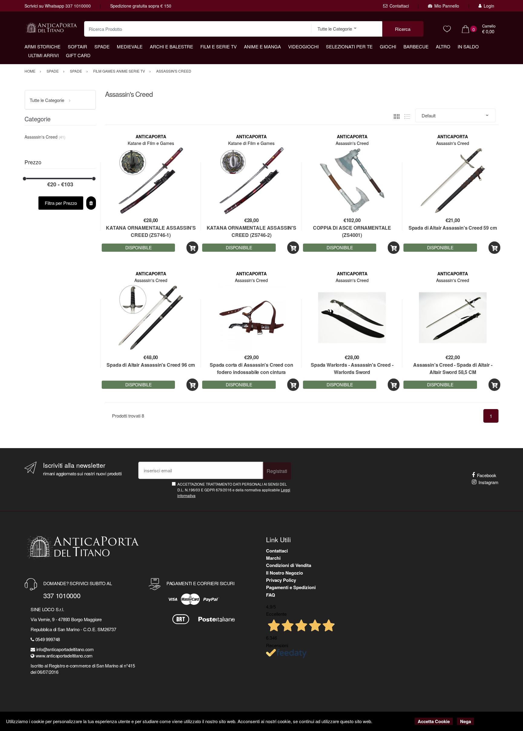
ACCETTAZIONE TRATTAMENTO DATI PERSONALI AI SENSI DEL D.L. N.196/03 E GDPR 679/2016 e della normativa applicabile (233, 489)
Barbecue (416, 46)
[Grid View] (396, 115)
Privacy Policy (281, 580)
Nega (465, 721)
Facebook (486, 475)
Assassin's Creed (352, 143)
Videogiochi (303, 46)
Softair (77, 46)
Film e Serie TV (218, 46)
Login (489, 6)
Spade (102, 46)
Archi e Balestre (171, 46)
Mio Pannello (446, 6)
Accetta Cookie (434, 721)
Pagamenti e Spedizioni (291, 587)
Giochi (388, 46)
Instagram (488, 482)
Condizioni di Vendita (288, 565)
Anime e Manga (262, 46)
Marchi (273, 558)
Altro (443, 46)
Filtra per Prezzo (61, 203)
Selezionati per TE (349, 46)
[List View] (407, 115)
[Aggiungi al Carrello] (192, 247)
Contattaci (399, 6)
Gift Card (78, 55)
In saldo (468, 46)
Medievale (130, 46)
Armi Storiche (43, 46)
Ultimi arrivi (43, 55)
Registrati (277, 470)
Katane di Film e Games (151, 143)
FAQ (270, 595)
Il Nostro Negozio (284, 572)
